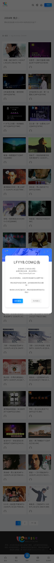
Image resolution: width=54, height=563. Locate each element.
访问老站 (17, 301)
